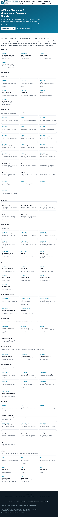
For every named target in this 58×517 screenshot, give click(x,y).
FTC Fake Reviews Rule (51, 496)
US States (28, 1)
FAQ (51, 497)
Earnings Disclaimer (36, 497)
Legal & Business (31, 3)
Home (10, 501)
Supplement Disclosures (26, 497)
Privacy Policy (30, 501)
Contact (18, 501)
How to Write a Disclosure (20, 496)
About (51, 3)
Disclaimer (36, 501)
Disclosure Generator (31, 496)
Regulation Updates (45, 497)
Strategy (38, 3)
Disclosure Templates (40, 496)
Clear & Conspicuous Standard (7, 496)
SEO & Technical (22, 3)
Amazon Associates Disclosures (12, 497)
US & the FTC (22, 1)
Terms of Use (23, 501)
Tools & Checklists (44, 3)
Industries (40, 1)
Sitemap (41, 501)
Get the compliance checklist (24, 28)
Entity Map (46, 501)
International (34, 1)
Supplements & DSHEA (48, 1)
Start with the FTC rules (8, 28)
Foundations (15, 1)
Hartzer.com (22, 512)
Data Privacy (15, 3)
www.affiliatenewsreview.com (18, 513)
